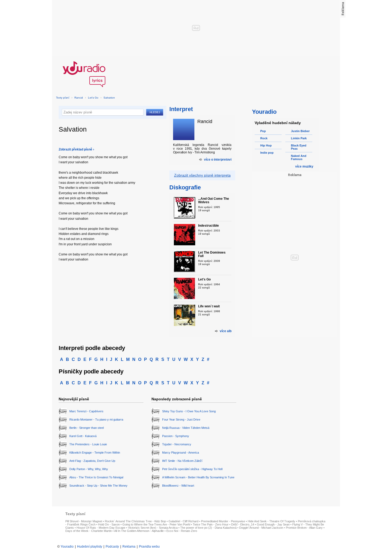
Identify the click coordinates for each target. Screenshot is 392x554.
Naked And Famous (298, 157)
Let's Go (93, 97)
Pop (263, 131)
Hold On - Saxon (109, 524)
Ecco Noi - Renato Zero (181, 530)
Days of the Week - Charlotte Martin (88, 530)
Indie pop (267, 152)
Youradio (67, 546)
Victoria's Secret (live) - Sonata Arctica (153, 527)
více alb (225, 331)
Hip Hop (266, 145)
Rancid (78, 97)
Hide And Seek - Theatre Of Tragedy (271, 521)
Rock (263, 138)
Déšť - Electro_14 (242, 524)
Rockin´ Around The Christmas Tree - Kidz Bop (135, 521)
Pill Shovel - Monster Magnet (83, 521)
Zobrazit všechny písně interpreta (202, 175)
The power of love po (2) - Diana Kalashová (208, 527)
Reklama (128, 546)
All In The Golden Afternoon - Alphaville (139, 530)
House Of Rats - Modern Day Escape (101, 527)
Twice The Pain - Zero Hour (211, 524)
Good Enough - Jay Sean (273, 524)
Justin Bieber (300, 131)
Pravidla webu (149, 546)
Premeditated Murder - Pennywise (223, 521)
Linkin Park (299, 138)
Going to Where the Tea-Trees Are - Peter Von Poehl (156, 524)
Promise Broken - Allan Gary (304, 527)
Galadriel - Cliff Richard (183, 521)
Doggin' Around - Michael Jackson (261, 527)
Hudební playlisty (89, 546)
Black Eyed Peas (298, 147)
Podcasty (112, 546)
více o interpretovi (217, 159)
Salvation (109, 97)
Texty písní (62, 97)
